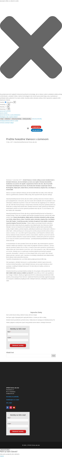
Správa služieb (3, 113)
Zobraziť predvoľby (16, 119)
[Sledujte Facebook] (7, 407)
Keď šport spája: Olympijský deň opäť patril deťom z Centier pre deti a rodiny (26, 317)
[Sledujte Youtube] (14, 407)
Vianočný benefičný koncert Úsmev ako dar (25, 142)
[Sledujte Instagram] (10, 407)
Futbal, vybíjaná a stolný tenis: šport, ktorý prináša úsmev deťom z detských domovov (28, 322)
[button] (31, 47)
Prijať (2, 119)
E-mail (9, 337)
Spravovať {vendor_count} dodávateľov (10, 115)
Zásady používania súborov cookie (9, 120)
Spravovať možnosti (5, 111)
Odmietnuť (7, 119)
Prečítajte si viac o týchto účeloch (9, 117)
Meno (9, 331)
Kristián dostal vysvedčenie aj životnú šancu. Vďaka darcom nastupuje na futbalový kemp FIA (30, 320)
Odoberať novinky (17, 345)
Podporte (36, 127)
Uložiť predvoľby (27, 119)
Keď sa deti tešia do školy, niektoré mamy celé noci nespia (21, 315)
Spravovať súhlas (5, 449)
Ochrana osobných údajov (7, 122)
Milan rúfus (36, 130)
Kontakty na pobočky (12, 396)
